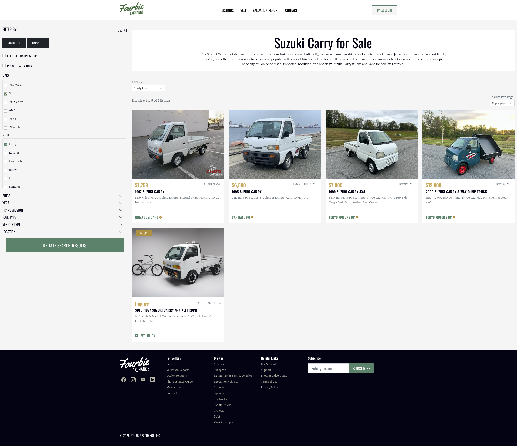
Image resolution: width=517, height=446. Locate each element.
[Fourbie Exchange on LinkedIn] (153, 380)
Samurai (14, 186)
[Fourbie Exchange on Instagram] (133, 380)
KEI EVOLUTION (145, 335)
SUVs (217, 416)
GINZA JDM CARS (146, 217)
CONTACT (291, 10)
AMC (12, 110)
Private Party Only (19, 65)
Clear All (122, 30)
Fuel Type (9, 217)
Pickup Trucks (222, 405)
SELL (243, 10)
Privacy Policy (269, 387)
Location (9, 231)
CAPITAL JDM (241, 217)
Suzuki (12, 43)
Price (6, 195)
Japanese (219, 393)
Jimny (13, 169)
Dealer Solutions (177, 375)
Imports (219, 387)
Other (13, 178)
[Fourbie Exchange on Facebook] (124, 380)
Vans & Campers (224, 422)
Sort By (137, 82)
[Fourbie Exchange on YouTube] (143, 380)
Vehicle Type (11, 224)
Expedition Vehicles (226, 381)
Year (5, 202)
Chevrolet (15, 127)
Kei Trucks (220, 399)
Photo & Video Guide (180, 381)
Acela (12, 119)
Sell (169, 364)
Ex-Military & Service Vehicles (233, 375)
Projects (219, 410)
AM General (16, 102)
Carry (36, 43)
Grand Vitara (17, 161)
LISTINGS (228, 10)
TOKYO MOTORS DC (342, 217)
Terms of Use (269, 381)
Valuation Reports (178, 370)
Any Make (15, 85)
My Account (384, 10)
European (220, 370)
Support (172, 393)
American (220, 364)
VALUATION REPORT (266, 10)
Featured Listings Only (22, 55)
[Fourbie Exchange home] (135, 364)
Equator (14, 152)
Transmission (12, 210)
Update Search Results (64, 245)
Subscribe (361, 368)
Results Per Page (501, 97)
